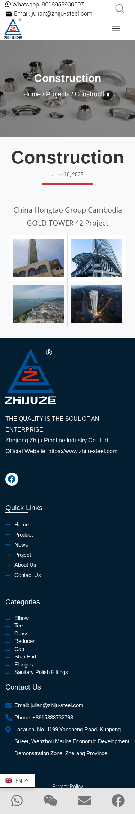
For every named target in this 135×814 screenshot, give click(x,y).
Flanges (23, 664)
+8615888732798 (52, 717)
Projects (57, 94)
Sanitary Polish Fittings (41, 672)
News (21, 545)
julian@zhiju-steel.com (62, 13)
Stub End (25, 656)
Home (32, 94)
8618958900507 (63, 4)
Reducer (24, 641)
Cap (19, 649)
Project (22, 555)
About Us (25, 565)
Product (23, 534)
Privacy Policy (67, 786)
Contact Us (27, 575)
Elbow (21, 618)
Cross (21, 633)
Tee (18, 625)
